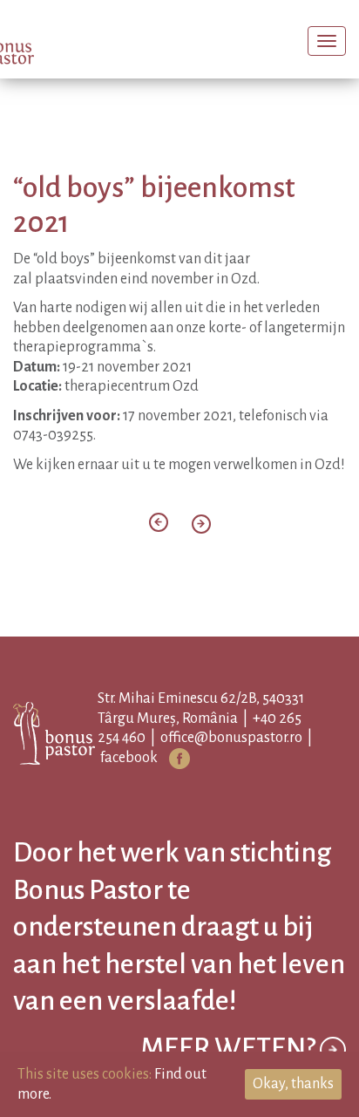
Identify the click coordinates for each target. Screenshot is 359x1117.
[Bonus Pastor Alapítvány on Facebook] (201, 779)
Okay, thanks (293, 1084)
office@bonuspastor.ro (253, 759)
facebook (151, 779)
